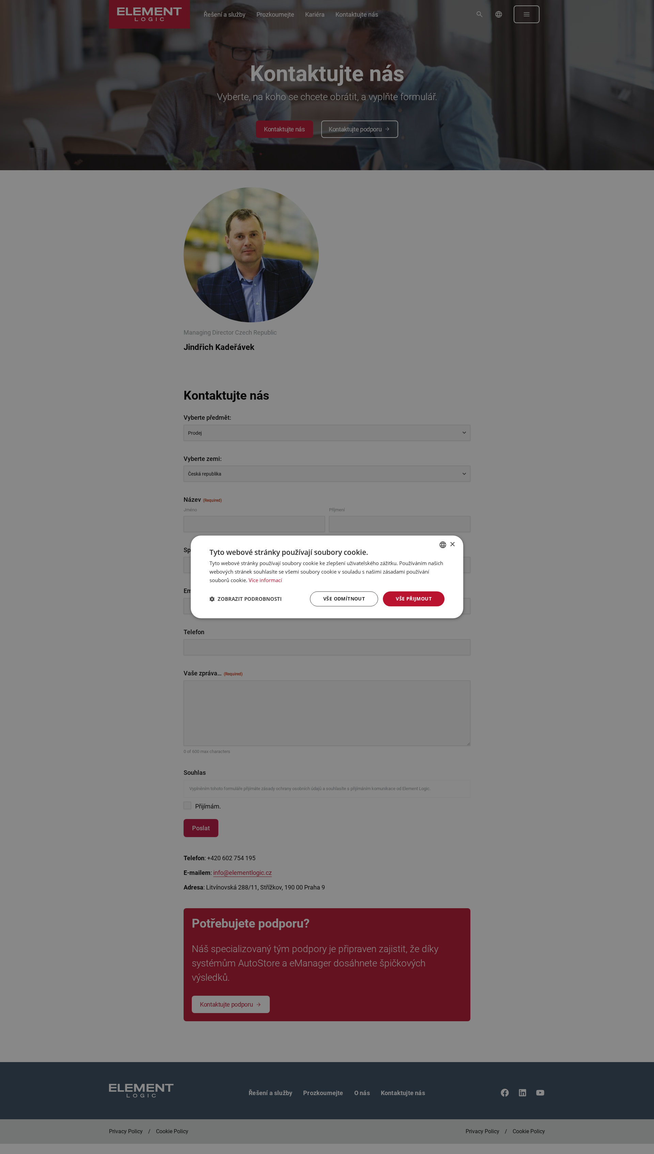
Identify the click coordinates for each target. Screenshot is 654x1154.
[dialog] (327, 577)
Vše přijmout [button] (414, 598)
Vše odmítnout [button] (344, 598)
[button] (245, 599)
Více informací (265, 580)
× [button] (452, 544)
